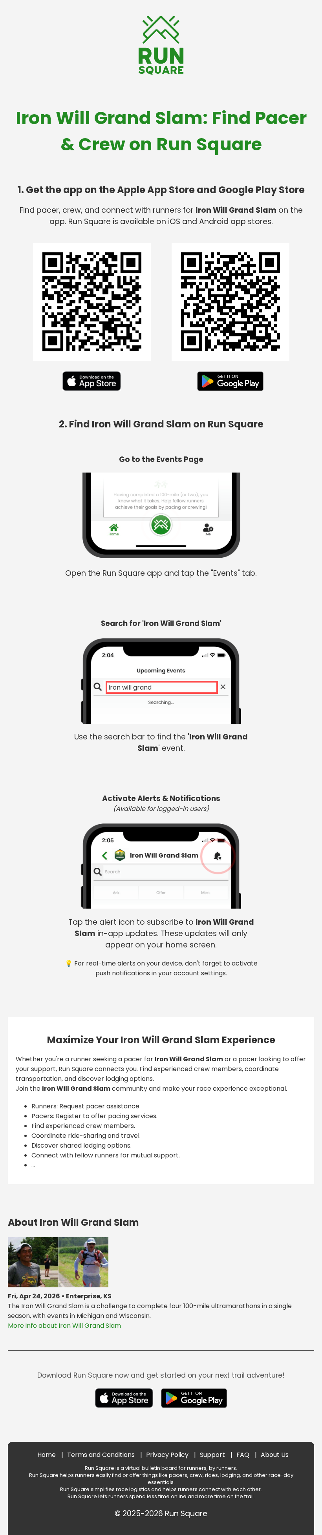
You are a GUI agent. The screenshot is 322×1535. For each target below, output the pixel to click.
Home (46, 1454)
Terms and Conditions (101, 1454)
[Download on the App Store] (91, 392)
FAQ (242, 1454)
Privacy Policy (167, 1454)
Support (212, 1454)
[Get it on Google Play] (230, 392)
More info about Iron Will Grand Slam (64, 1325)
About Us (275, 1454)
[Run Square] (161, 72)
